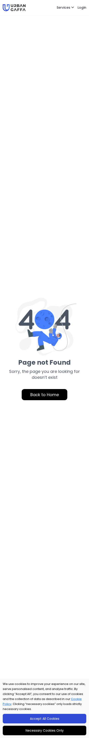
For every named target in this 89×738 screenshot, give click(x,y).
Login (82, 7)
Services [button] (64, 7)
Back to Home (44, 394)
